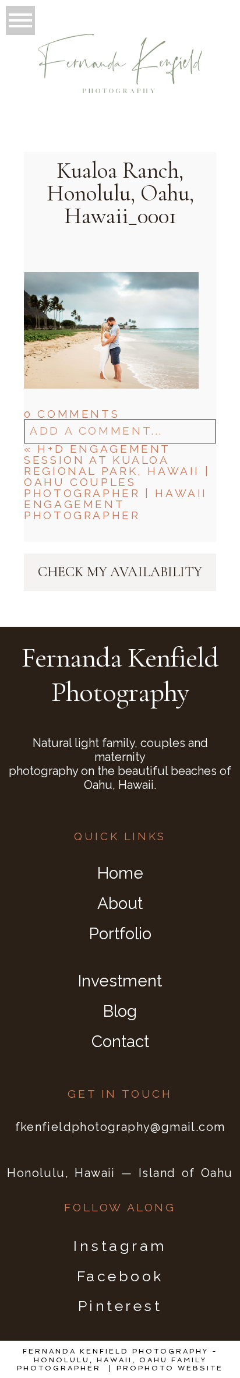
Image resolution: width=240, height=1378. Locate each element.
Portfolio (120, 933)
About (120, 903)
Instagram (120, 1245)
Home (120, 873)
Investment (120, 981)
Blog (120, 1011)
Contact (120, 1041)
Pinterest (120, 1305)
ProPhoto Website (170, 1368)
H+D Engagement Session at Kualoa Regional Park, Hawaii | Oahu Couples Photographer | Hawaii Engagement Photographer (117, 481)
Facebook (120, 1276)
